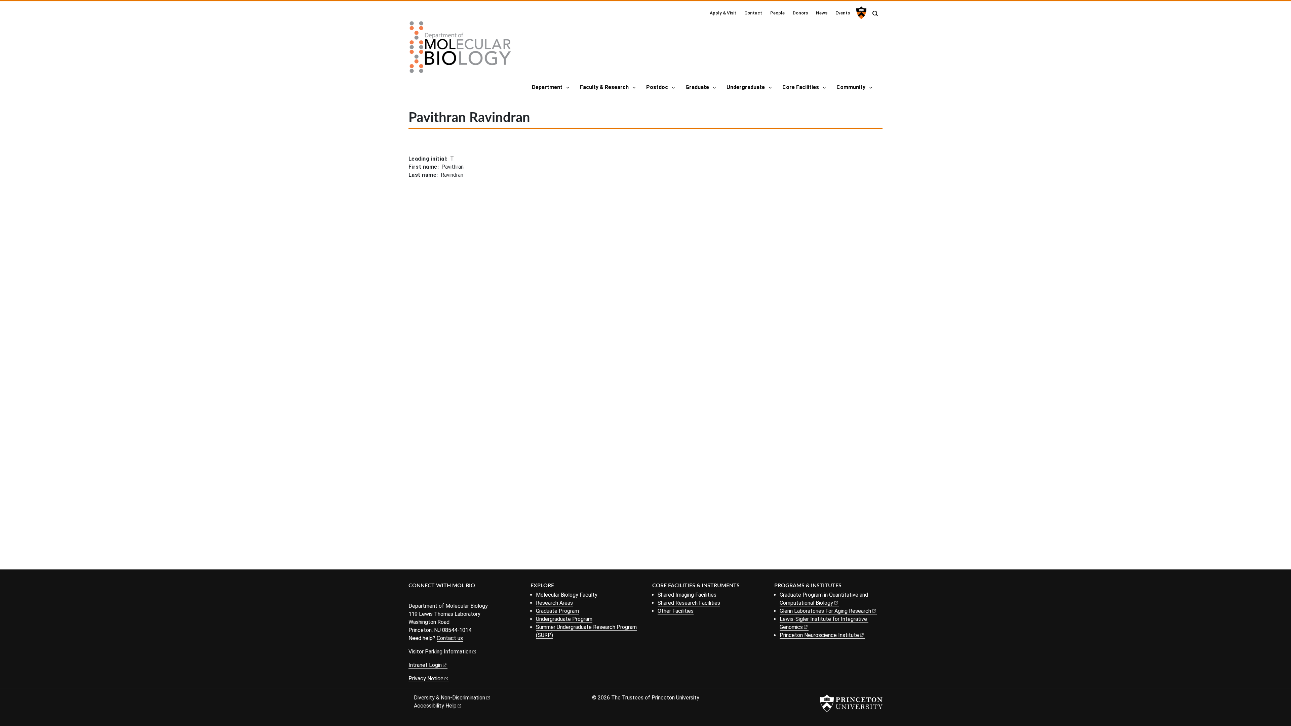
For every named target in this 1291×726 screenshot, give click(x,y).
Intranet (425, 665)
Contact (753, 12)
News (821, 12)
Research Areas (554, 603)
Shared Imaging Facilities (687, 595)
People (777, 12)
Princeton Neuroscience (819, 635)
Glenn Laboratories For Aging (825, 611)
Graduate (697, 87)
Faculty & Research (604, 87)
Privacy (425, 678)
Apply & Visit (723, 12)
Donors (800, 12)
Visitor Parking (439, 651)
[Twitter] (423, 597)
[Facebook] (412, 597)
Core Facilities (800, 87)
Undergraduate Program (564, 619)
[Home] (460, 49)
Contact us (450, 638)
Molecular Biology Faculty (566, 595)
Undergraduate (746, 87)
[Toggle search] (875, 13)
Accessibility (435, 705)
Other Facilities (676, 611)
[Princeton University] (860, 12)
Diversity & (449, 697)
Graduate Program (557, 611)
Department (547, 87)
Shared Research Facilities (689, 603)
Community (850, 87)
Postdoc (657, 87)
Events (842, 12)
